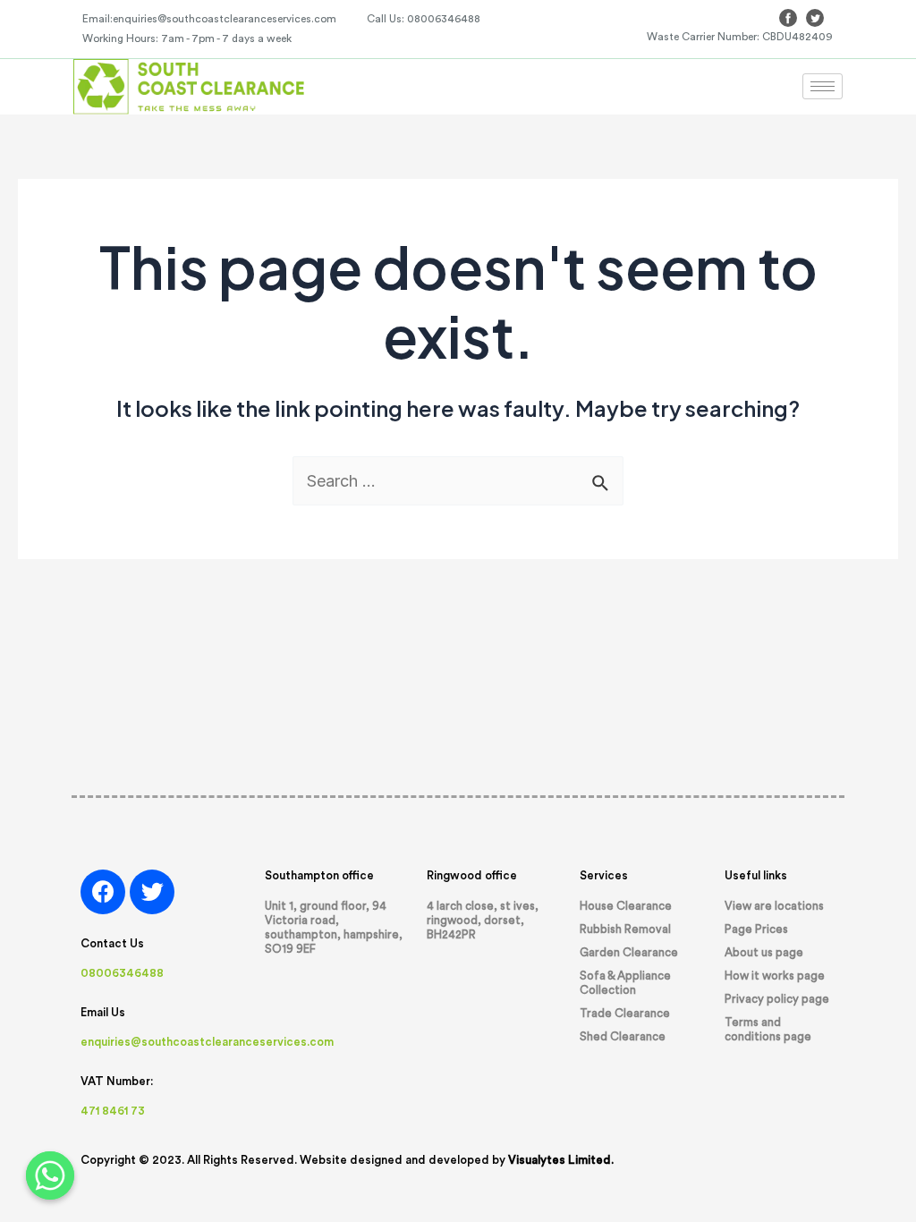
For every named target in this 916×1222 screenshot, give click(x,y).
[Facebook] (103, 892)
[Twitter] (152, 892)
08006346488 (122, 973)
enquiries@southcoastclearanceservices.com (207, 1042)
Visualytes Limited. (561, 1160)
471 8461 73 (113, 1110)
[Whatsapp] (50, 1175)
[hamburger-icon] (822, 86)
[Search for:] (458, 480)
